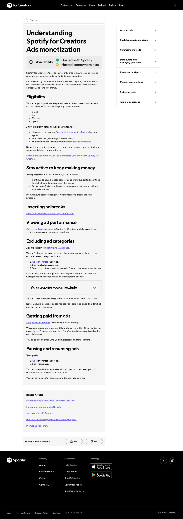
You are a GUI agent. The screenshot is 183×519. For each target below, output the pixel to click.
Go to (40, 261)
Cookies (56, 513)
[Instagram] (172, 461)
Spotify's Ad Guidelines (57, 247)
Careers (43, 478)
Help (121, 5)
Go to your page (39, 229)
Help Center (70, 465)
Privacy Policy (41, 513)
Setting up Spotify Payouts (39, 413)
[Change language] (175, 5)
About (42, 465)
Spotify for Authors (74, 491)
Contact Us (44, 484)
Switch (112, 5)
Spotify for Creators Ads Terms (71, 132)
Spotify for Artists (73, 484)
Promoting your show (37, 425)
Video (92, 5)
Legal (9, 513)
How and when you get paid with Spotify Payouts (51, 419)
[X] (163, 461)
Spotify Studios (72, 478)
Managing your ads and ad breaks (43, 406)
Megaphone (70, 471)
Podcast (102, 5)
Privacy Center (24, 513)
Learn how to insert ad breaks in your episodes (50, 213)
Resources (81, 5)
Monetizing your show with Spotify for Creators (50, 400)
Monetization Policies (80, 141)
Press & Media (46, 471)
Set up (38, 322)
